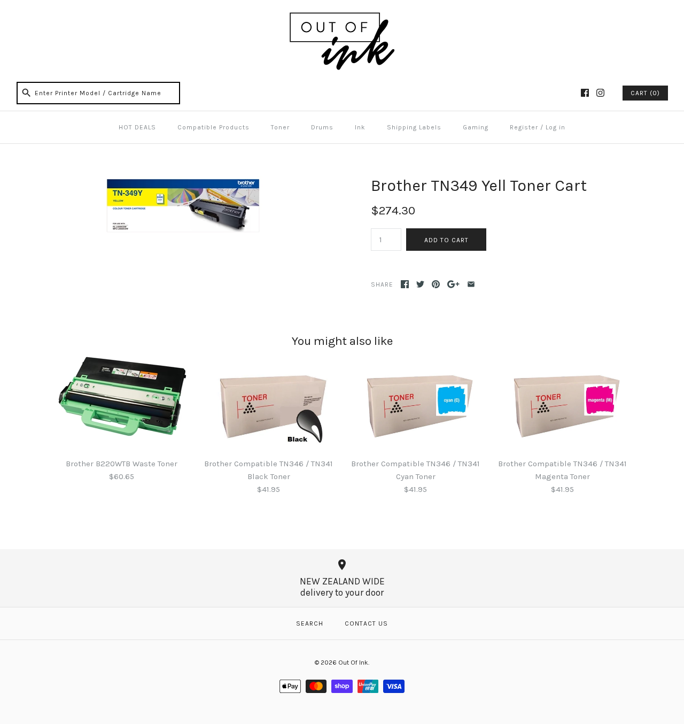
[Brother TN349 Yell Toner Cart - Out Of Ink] (183, 182)
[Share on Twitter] (420, 284)
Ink (360, 127)
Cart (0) (645, 93)
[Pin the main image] (436, 284)
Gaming (475, 127)
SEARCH (309, 623)
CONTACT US (366, 623)
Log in (555, 127)
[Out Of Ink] (342, 17)
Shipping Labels (414, 127)
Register (524, 127)
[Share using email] (471, 284)
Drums (322, 127)
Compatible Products (213, 127)
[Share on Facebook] (405, 284)
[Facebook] (585, 93)
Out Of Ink (353, 662)
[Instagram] (600, 93)
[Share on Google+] (453, 284)
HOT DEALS (137, 127)
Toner (280, 127)
